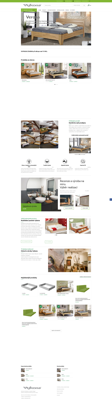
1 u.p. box (23, 292)
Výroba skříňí (85, 207)
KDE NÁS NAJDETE (85, 1)
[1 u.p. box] (29, 286)
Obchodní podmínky (60, 388)
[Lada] (23, 374)
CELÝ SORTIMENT (48, 241)
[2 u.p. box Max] (47, 286)
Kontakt (58, 394)
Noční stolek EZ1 (29, 368)
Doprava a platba (60, 390)
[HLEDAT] (84, 5)
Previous (67, 145)
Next (92, 145)
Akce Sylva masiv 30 (79, 317)
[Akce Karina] (32, 71)
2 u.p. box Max (42, 292)
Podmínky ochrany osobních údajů (63, 386)
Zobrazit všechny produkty (85, 276)
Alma (70, 80)
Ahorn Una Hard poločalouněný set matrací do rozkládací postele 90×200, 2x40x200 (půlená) (29, 323)
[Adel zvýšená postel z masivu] (65, 286)
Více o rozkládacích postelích (26, 241)
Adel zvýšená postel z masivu (63, 293)
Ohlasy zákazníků (68, 207)
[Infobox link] (77, 1)
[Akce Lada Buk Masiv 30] (56, 71)
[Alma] (79, 71)
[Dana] (23, 379)
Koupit (29, 27)
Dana (27, 378)
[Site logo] (32, 5)
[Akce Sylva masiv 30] (82, 310)
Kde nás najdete (60, 392)
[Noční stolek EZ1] (23, 370)
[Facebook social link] (89, 1)
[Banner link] (41, 194)
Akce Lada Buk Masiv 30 (50, 80)
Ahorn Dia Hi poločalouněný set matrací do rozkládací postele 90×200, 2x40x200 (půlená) (82, 299)
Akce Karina (24, 80)
